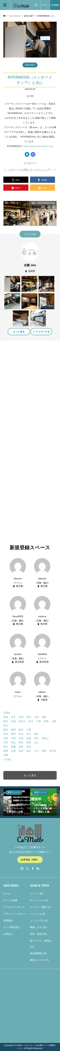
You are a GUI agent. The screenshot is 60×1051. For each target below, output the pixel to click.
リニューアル (37, 920)
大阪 (5, 738)
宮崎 (44, 750)
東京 (5, 721)
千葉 (38, 721)
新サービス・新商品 (40, 940)
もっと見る (19, 331)
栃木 (31, 721)
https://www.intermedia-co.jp (38, 146)
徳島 (21, 746)
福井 (36, 734)
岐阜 (21, 729)
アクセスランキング (13, 907)
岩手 (13, 717)
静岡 (13, 729)
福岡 (5, 750)
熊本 (28, 750)
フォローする (43, 331)
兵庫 (13, 738)
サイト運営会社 (11, 927)
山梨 (54, 721)
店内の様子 (30, 65)
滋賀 (28, 738)
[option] (25, 802)
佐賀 (13, 750)
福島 (44, 717)
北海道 (6, 712)
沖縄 (5, 755)
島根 (28, 742)
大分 (36, 750)
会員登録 (55, 5)
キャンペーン (37, 900)
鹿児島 (52, 750)
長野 (13, 734)
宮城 (21, 717)
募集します (36, 927)
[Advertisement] (30, 376)
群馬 (46, 721)
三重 (28, 729)
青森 (5, 717)
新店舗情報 (36, 953)
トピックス (36, 913)
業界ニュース (37, 960)
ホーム (6, 893)
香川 (5, 746)
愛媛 (13, 746)
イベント (34, 893)
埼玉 (5, 725)
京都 (21, 738)
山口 (36, 742)
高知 (28, 746)
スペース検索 (10, 900)
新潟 (5, 734)
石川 (28, 734)
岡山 (13, 742)
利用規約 (8, 920)
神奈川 (22, 721)
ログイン (46, 5)
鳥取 (21, 742)
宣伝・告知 (36, 934)
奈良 (36, 738)
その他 (6, 759)
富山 (21, 734)
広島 (5, 742)
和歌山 (45, 738)
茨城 (13, 721)
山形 (36, 717)
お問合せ (8, 934)
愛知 (5, 729)
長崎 (21, 750)
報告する (31, 163)
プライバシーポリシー (15, 913)
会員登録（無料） (30, 859)
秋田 (28, 717)
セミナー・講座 (38, 907)
